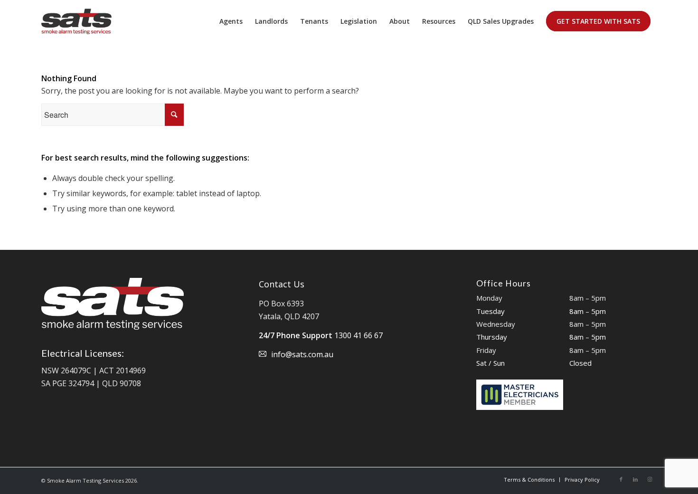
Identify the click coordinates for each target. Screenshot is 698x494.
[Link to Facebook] (621, 479)
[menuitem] (231, 21)
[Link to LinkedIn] (635, 479)
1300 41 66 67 (358, 335)
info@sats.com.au (302, 354)
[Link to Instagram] (649, 479)
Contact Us (281, 284)
